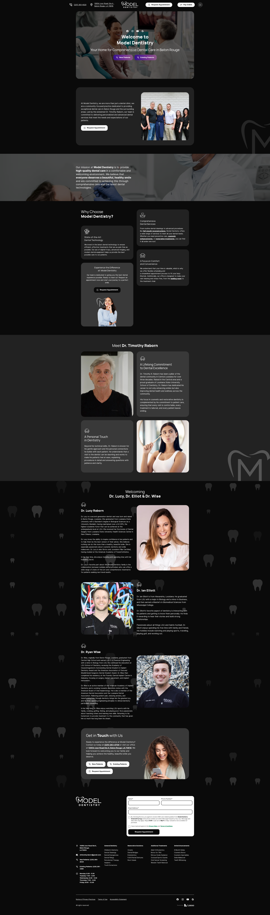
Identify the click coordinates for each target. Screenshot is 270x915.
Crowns (130, 850)
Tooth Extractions (110, 865)
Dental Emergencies (111, 855)
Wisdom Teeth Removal (159, 863)
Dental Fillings (109, 857)
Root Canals (132, 860)
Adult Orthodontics (157, 850)
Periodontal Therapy (111, 860)
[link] (127, 31)
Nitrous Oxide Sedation (159, 855)
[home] (129, 4)
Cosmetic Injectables (181, 855)
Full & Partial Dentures (135, 857)
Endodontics (132, 855)
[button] (200, 5)
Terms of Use (102, 899)
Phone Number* (166, 799)
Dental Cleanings (110, 852)
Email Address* (133, 808)
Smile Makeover (179, 857)
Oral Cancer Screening (159, 860)
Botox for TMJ (156, 852)
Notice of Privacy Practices (85, 899)
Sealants (107, 863)
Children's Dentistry (111, 850)
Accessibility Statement (118, 899)
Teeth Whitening (180, 860)
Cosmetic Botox (180, 852)
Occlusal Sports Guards (159, 857)
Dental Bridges (133, 852)
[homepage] (88, 801)
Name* (130, 799)
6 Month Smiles (179, 850)
